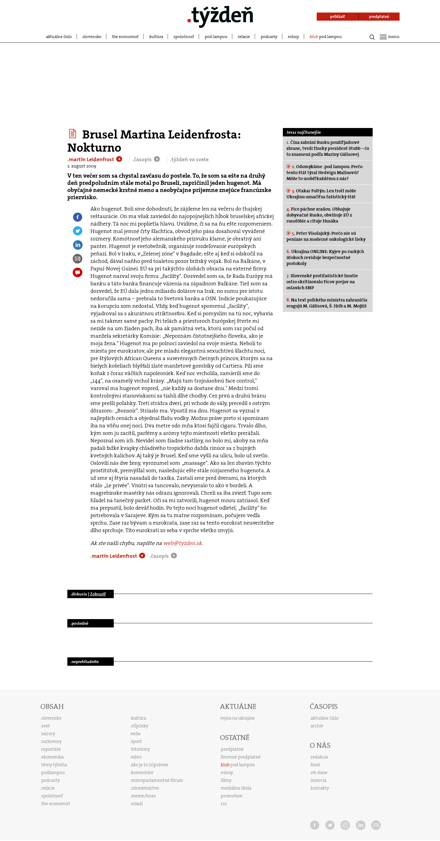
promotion (231, 796)
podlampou (53, 773)
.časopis (142, 159)
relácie (244, 36)
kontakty (320, 788)
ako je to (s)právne (149, 765)
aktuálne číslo (59, 36)
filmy (226, 780)
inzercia (319, 780)
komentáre (142, 773)
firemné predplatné (241, 757)
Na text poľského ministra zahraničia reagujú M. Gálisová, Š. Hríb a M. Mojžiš (326, 303)
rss (224, 804)
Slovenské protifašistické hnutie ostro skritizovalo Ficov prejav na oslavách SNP (322, 282)
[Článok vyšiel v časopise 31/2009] (73, 133)
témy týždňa (54, 765)
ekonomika (52, 757)
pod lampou (216, 36)
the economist (125, 36)
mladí (137, 804)
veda (135, 734)
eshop (293, 36)
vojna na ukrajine (238, 718)
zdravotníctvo (145, 788)
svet (45, 726)
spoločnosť (184, 36)
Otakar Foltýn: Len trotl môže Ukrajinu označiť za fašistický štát (321, 194)
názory (48, 734)
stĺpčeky (139, 726)
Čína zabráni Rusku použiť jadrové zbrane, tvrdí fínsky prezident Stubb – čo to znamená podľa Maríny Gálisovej (327, 148)
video (136, 757)
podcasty (269, 36)
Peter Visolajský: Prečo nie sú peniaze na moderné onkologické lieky (325, 236)
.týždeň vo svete (189, 159)
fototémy (140, 749)
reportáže (51, 749)
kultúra (156, 36)
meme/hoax (143, 796)
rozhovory (51, 741)
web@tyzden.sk (182, 543)
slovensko (92, 36)
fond (315, 765)
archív (317, 726)
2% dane (319, 773)
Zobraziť (98, 594)
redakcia (319, 757)
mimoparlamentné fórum (157, 780)
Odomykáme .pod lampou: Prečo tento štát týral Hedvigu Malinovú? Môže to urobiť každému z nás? (324, 173)
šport (136, 741)
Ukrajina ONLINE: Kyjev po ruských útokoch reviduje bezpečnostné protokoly (325, 257)
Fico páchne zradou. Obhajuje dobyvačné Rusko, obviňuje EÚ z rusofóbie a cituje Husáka (319, 215)
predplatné (232, 749)
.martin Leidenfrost (91, 159)
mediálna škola (236, 788)
